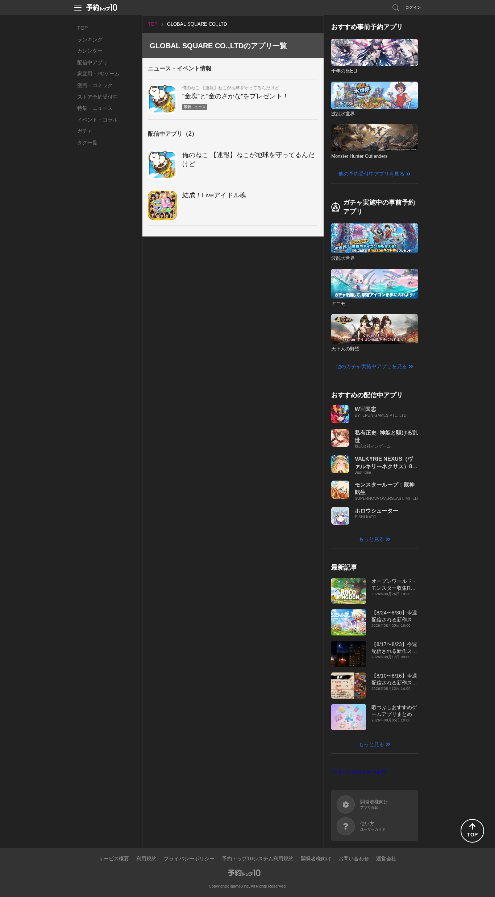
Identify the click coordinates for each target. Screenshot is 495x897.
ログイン (413, 7)
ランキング (90, 39)
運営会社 (386, 858)
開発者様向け (316, 858)
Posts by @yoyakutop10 (359, 771)
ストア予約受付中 (97, 97)
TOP (82, 28)
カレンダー (90, 51)
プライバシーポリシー (189, 858)
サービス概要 (114, 858)
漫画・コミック (95, 85)
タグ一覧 (87, 142)
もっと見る (371, 539)
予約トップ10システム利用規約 (258, 858)
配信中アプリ (92, 62)
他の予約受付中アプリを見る (371, 174)
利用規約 (146, 858)
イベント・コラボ (97, 120)
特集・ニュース (95, 108)
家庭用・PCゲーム (98, 74)
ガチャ (84, 131)
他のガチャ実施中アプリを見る (371, 366)
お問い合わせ (353, 858)
